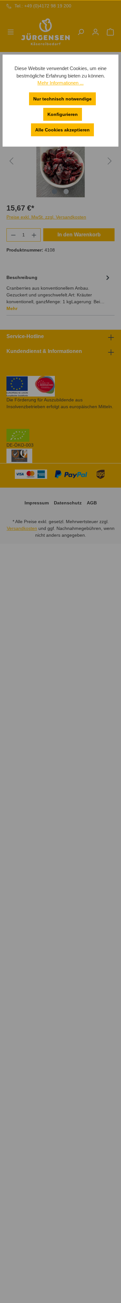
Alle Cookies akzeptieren (62, 129)
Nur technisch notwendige (62, 98)
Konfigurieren (62, 114)
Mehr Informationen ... (60, 83)
